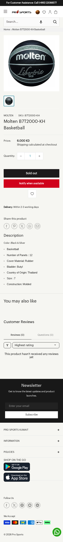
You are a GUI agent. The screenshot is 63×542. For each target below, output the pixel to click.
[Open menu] (5, 11)
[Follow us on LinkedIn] (37, 505)
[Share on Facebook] (7, 226)
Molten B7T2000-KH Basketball (28, 30)
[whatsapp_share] (30, 226)
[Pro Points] (38, 12)
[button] (41, 22)
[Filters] (7, 345)
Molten (8, 115)
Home (7, 30)
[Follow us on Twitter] (14, 505)
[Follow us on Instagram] (22, 505)
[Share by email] (37, 226)
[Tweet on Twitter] (22, 226)
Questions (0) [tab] (45, 335)
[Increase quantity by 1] (39, 156)
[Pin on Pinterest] (14, 226)
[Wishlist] (44, 12)
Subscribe (31, 414)
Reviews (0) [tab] (17, 335)
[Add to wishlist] (32, 194)
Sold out (31, 173)
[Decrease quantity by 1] (20, 156)
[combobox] (27, 22)
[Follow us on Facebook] (7, 505)
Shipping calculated (29, 144)
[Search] (55, 22)
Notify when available (31, 183)
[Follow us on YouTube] (30, 505)
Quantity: (9, 156)
